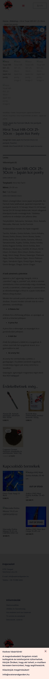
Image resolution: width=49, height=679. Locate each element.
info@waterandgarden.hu (16, 674)
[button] (45, 651)
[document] (24, 339)
